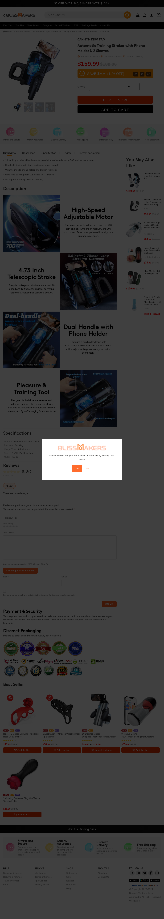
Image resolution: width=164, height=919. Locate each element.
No (87, 468)
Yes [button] (77, 468)
